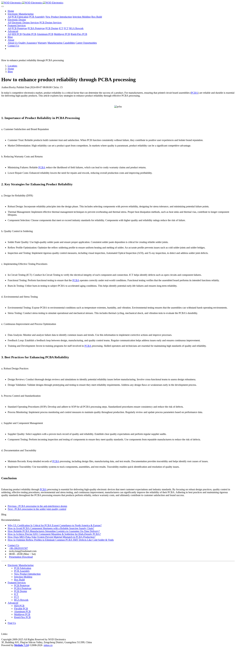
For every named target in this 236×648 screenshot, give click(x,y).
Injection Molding (23, 576)
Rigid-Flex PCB (22, 617)
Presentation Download (21, 556)
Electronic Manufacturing (21, 565)
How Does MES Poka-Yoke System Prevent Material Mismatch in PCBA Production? (51, 537)
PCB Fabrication (22, 568)
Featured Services (17, 582)
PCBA (194, 92)
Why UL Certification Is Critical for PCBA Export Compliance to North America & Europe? (55, 525)
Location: (12, 65)
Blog (10, 71)
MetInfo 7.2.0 (21, 645)
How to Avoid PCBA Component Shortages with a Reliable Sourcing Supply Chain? (51, 528)
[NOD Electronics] (118, 2)
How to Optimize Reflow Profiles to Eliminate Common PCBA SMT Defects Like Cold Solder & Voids (61, 539)
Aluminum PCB (22, 611)
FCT (16, 597)
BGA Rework (21, 600)
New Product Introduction (27, 574)
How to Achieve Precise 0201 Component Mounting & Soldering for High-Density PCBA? (54, 534)
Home (11, 11)
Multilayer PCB (22, 614)
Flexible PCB (21, 608)
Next (37, 509)
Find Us (12, 623)
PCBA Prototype (22, 588)
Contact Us (13, 545)
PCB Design (20, 591)
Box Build (19, 579)
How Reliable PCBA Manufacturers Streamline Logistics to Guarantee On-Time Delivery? (54, 531)
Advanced (13, 602)
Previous (37, 506)
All (9, 16)
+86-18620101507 (18, 548)
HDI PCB (19, 605)
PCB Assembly (22, 571)
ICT (16, 594)
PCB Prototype (22, 585)
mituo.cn (48, 645)
